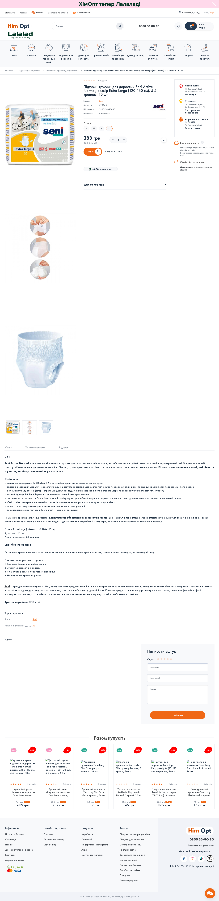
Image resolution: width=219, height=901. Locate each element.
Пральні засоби (128, 849)
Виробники (87, 834)
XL (34, 625)
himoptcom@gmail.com (201, 845)
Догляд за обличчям (130, 865)
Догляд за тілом (128, 860)
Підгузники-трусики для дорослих (62, 70)
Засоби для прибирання (132, 854)
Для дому (125, 875)
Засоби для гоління (130, 870)
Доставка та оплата (58, 12)
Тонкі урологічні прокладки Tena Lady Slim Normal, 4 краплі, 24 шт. (199, 792)
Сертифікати (83, 12)
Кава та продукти (129, 880)
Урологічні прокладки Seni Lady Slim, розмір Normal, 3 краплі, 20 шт (128, 792)
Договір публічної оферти (19, 849)
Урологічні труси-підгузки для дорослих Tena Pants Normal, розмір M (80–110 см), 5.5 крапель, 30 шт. (23, 792)
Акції (84, 849)
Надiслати (177, 715)
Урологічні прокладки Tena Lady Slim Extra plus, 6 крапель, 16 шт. (93, 792)
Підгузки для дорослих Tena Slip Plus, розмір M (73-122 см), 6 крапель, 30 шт (164, 792)
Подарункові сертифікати (95, 844)
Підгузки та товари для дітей (135, 834)
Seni (101, 101)
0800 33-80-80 (149, 26)
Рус (206, 12)
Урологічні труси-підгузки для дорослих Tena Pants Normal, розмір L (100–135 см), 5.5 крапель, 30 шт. (58, 792)
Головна (9, 70)
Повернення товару (53, 839)
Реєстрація (187, 12)
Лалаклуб (10, 12)
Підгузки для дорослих (29, 70)
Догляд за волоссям (130, 844)
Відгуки (39, 12)
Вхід (198, 12)
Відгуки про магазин (91, 854)
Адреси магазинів (14, 860)
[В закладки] (163, 139)
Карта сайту (49, 844)
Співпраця (10, 839)
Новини (23, 12)
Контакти (10, 854)
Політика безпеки (14, 834)
